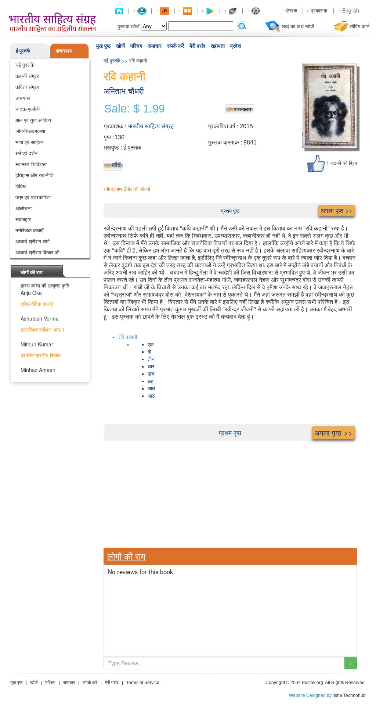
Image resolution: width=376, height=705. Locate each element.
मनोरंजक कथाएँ (29, 230)
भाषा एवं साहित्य (29, 142)
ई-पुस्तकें (23, 50)
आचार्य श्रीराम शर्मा (32, 241)
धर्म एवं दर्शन (26, 153)
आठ (151, 396)
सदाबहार (23, 219)
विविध (20, 186)
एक (150, 344)
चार (151, 366)
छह (150, 381)
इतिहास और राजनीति (34, 175)
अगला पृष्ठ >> (336, 210)
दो (149, 352)
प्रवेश (235, 46)
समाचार (155, 46)
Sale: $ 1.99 (134, 109)
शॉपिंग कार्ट (359, 26)
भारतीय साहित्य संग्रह (151, 126)
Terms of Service (142, 682)
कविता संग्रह (27, 86)
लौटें (116, 165)
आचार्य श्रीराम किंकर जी (37, 252)
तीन (151, 359)
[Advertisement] (230, 492)
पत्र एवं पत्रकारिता (33, 197)
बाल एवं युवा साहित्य (33, 120)
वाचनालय (64, 50)
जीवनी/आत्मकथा (30, 131)
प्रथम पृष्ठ (230, 210)
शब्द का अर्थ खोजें (298, 26)
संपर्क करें (175, 46)
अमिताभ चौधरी (124, 91)
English (350, 10)
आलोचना (23, 208)
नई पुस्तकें (24, 64)
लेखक (291, 10)
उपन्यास (22, 97)
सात (151, 388)
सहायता (218, 46)
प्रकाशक (319, 10)
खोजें (120, 46)
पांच (151, 374)
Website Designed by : (311, 695)
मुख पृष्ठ (103, 46)
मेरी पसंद (197, 46)
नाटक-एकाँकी (27, 108)
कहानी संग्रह (27, 75)
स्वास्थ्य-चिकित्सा (31, 164)
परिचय (136, 46)
